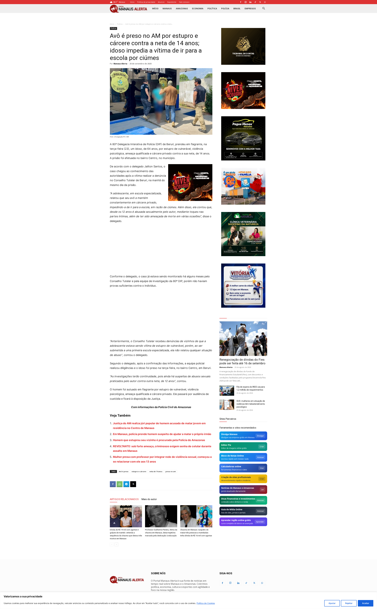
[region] (188, 600)
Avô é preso (123, 471)
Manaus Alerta (120, 63)
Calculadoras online (231, 466)
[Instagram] (245, 2)
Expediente (171, 2)
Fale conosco (184, 2)
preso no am (171, 471)
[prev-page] (112, 544)
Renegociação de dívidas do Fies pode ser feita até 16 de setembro (242, 361)
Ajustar (332, 603)
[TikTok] (255, 2)
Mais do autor (149, 499)
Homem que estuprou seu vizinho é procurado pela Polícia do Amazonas (159, 440)
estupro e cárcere (139, 471)
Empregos (250, 8)
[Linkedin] (250, 2)
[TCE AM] (243, 46)
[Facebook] (240, 2)
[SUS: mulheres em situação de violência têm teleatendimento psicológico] (226, 405)
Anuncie (161, 2)
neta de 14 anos (155, 471)
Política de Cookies (206, 603)
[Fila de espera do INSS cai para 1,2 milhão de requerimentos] (226, 390)
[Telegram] (126, 484)
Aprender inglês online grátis (236, 520)
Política (212, 8)
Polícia (225, 8)
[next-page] (116, 544)
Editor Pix (226, 445)
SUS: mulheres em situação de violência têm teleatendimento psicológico (251, 404)
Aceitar (365, 603)
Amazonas (182, 8)
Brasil (236, 8)
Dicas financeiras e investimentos (238, 498)
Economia (197, 8)
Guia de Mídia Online (231, 509)
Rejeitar (348, 603)
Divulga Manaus (229, 434)
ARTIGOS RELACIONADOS (124, 499)
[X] (260, 2)
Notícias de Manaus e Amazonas (237, 488)
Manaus (167, 8)
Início (132, 2)
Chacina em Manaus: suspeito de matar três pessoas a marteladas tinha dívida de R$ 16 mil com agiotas (196, 533)
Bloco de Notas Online (232, 455)
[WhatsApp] (265, 2)
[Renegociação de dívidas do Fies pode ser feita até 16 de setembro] (243, 338)
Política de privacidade (146, 2)
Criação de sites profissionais (236, 477)
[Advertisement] (161, 247)
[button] (263, 8)
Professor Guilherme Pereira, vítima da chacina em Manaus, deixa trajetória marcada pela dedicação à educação (161, 533)
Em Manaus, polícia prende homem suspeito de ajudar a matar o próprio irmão (162, 434)
